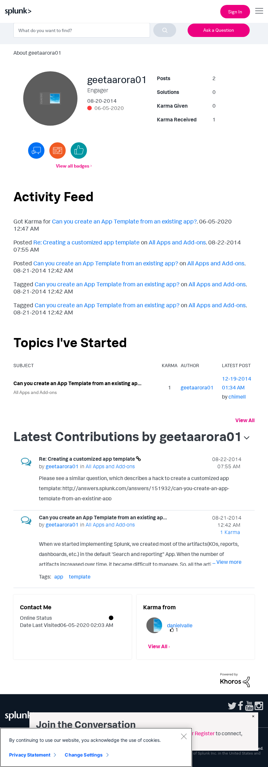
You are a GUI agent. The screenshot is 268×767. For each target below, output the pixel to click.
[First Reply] (36, 150)
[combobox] (94, 30)
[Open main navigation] (259, 11)
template (80, 576)
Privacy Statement (29, 755)
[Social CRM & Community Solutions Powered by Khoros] (235, 679)
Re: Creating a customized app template (86, 242)
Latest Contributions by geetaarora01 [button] (127, 436)
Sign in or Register (193, 733)
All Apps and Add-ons (177, 242)
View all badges (72, 166)
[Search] (164, 30)
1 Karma (230, 532)
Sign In (235, 11)
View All (245, 420)
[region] (96, 747)
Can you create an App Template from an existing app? (124, 221)
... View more (227, 496)
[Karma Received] (79, 150)
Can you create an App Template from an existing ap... (77, 383)
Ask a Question (218, 30)
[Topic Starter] (57, 150)
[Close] (183, 736)
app (58, 576)
